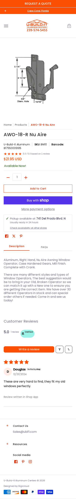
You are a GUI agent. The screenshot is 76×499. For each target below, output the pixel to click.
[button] (69, 26)
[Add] (25, 178)
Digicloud (23, 486)
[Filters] (59, 349)
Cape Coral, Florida (38, 10)
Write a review (29, 349)
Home (8, 125)
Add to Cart (38, 188)
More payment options (38, 209)
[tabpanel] (38, 278)
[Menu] (6, 26)
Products (21, 125)
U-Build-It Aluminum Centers (20, 480)
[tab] (17, 247)
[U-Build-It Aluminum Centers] (37, 26)
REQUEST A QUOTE (38, 3)
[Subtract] (8, 178)
